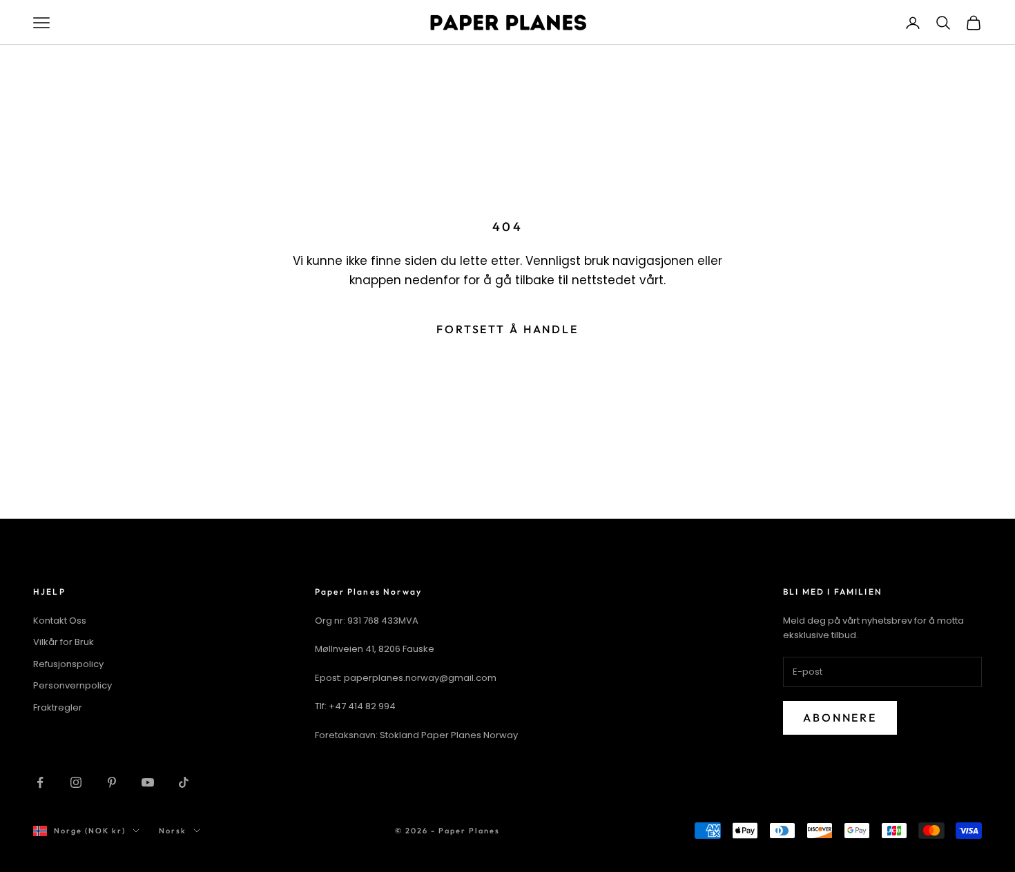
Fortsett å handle (507, 329)
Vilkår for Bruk (63, 641)
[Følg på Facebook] (40, 782)
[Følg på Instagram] (76, 782)
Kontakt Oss (59, 620)
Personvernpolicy (72, 685)
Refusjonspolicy (68, 664)
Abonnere (840, 717)
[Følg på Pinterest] (112, 782)
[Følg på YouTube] (148, 782)
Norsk (172, 830)
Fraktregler (57, 707)
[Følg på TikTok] (184, 782)
